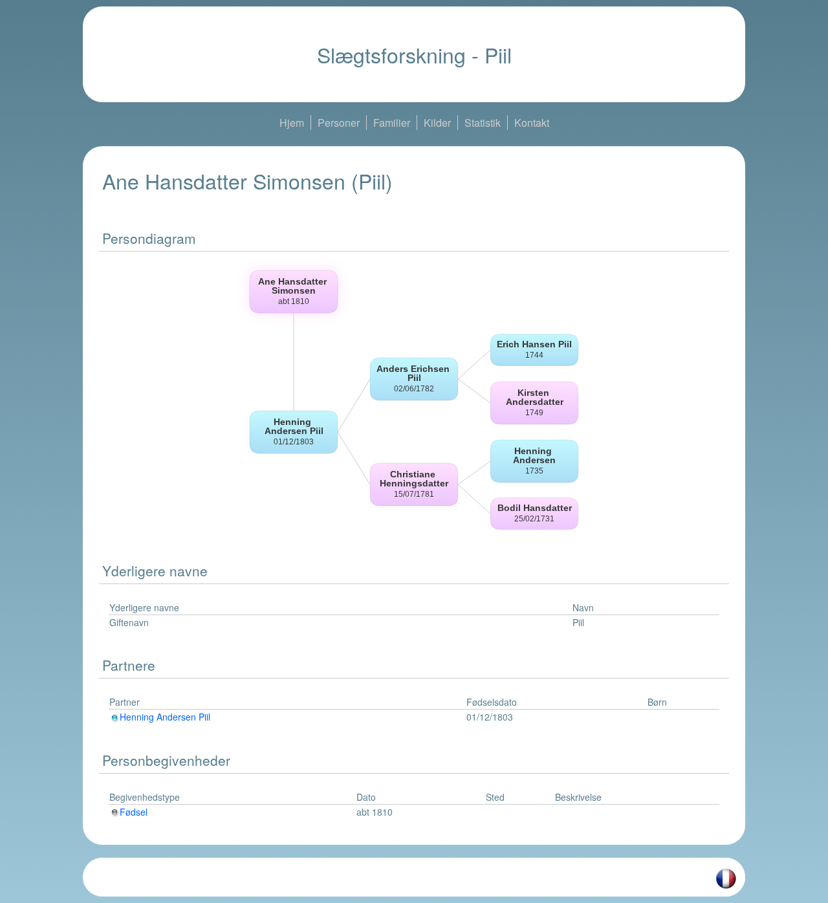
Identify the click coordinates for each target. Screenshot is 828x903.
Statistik (482, 122)
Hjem (291, 122)
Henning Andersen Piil (165, 716)
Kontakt (531, 122)
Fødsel (133, 811)
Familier (391, 122)
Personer (339, 122)
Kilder (437, 122)
